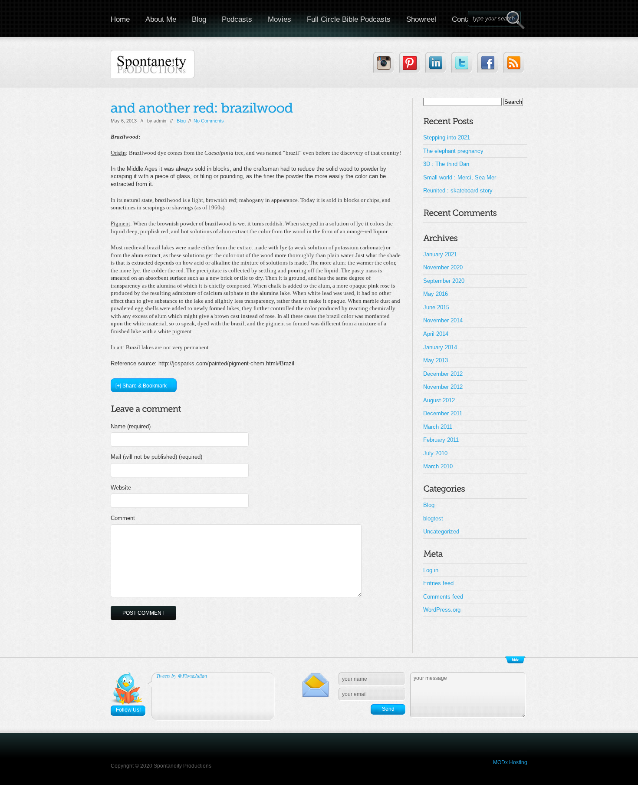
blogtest (433, 518)
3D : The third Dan (446, 164)
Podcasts (237, 19)
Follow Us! (128, 710)
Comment (123, 518)
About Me (160, 19)
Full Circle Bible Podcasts (349, 19)
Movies (279, 19)
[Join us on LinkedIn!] (435, 62)
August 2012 (439, 400)
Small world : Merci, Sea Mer (459, 177)
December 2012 (443, 374)
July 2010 (435, 453)
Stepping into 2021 (446, 137)
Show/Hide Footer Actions (515, 659)
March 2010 (438, 466)
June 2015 (436, 307)
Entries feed (438, 583)
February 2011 (441, 440)
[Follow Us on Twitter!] (461, 62)
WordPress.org (441, 609)
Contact (464, 19)
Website (121, 487)
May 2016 (435, 294)
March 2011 (437, 427)
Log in (430, 570)
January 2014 (440, 347)
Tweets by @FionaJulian (181, 675)
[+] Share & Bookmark (141, 386)
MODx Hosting (510, 762)
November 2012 (443, 387)
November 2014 (443, 320)
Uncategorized (441, 531)
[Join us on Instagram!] (383, 62)
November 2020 (443, 267)
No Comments (209, 120)
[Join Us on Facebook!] (487, 62)
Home (120, 19)
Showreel (421, 19)
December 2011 (442, 413)
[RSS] (513, 62)
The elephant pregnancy (453, 151)
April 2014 (435, 334)
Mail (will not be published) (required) (156, 457)
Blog (199, 19)
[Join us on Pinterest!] (409, 62)
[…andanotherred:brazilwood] (202, 108)
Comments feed (443, 596)
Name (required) (131, 426)
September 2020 (443, 281)
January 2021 (440, 254)
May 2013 (435, 360)
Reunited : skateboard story (458, 190)
